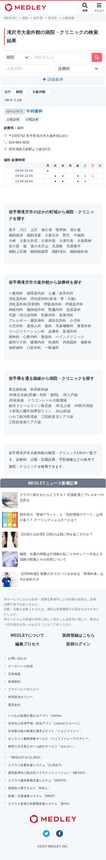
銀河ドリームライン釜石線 (30, 406)
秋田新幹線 (39, 389)
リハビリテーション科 (27, 331)
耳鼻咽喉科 (64, 326)
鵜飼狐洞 (16, 235)
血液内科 (66, 315)
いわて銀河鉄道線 (23, 417)
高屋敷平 (74, 246)
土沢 (34, 230)
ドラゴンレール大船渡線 (47, 400)
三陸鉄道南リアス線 (25, 422)
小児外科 (16, 326)
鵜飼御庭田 (39, 251)
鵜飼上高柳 (18, 251)
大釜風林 (84, 241)
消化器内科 (18, 299)
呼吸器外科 (74, 304)
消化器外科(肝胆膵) (24, 304)
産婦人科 (34, 326)
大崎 (12, 241)
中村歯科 (34, 111)
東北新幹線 (18, 389)
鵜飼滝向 (59, 251)
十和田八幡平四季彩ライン (30, 411)
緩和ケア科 (18, 342)
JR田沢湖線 (83, 406)
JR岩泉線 (16, 400)
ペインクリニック (69, 337)
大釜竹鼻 (66, 241)
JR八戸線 (70, 395)
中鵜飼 (79, 235)
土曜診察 (13, 119)
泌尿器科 (73, 310)
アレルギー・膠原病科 (27, 320)
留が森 (75, 230)
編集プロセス (27, 644)
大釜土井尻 (28, 241)
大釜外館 (48, 241)
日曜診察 (32, 119)
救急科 (46, 337)
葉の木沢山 (39, 246)
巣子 (12, 230)
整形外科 (84, 326)
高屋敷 (57, 246)
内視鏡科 (70, 342)
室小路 (14, 246)
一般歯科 (52, 348)
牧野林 (61, 230)
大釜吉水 (52, 235)
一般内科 (16, 293)
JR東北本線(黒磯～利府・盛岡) (34, 395)
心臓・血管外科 (60, 293)
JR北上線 (63, 406)
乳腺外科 (48, 315)
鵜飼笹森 (34, 235)
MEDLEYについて (27, 635)
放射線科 (16, 348)
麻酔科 (86, 342)
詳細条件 (54, 79)
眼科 (48, 326)
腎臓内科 (55, 310)
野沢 (66, 235)
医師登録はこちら (78, 635)
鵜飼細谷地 (79, 251)
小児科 (75, 320)
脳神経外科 (36, 310)
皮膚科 (53, 331)
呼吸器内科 (53, 304)
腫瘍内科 (37, 342)
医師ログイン (78, 644)
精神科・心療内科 (23, 337)
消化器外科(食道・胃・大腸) (53, 299)
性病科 (53, 342)
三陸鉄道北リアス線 (57, 417)
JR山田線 (63, 411)
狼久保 (46, 230)
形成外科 (70, 331)
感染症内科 (57, 320)
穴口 (23, 230)
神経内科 (16, 310)
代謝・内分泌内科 (23, 315)
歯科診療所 (14, 111)
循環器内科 (36, 293)
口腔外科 (34, 348)
